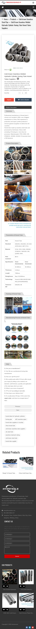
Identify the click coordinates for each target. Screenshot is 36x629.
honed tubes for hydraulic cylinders (15, 416)
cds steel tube (9, 431)
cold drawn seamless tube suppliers (15, 428)
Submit (17, 556)
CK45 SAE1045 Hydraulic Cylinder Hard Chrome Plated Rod (26, 473)
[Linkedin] (30, 627)
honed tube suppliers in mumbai (14, 422)
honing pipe (9, 419)
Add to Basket (24, 99)
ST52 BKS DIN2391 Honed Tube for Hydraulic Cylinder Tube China (26, 590)
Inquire (9, 99)
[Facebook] (27, 627)
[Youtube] (33, 627)
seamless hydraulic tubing (13, 435)
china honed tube (10, 425)
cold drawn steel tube (11, 438)
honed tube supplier (11, 441)
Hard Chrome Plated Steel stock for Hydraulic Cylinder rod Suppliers (26, 613)
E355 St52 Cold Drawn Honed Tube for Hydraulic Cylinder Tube (10, 613)
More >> (31, 565)
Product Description (11, 107)
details (8, 585)
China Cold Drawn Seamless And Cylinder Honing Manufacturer (10, 473)
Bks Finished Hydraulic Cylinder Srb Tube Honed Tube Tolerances (10, 590)
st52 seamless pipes (20, 419)
